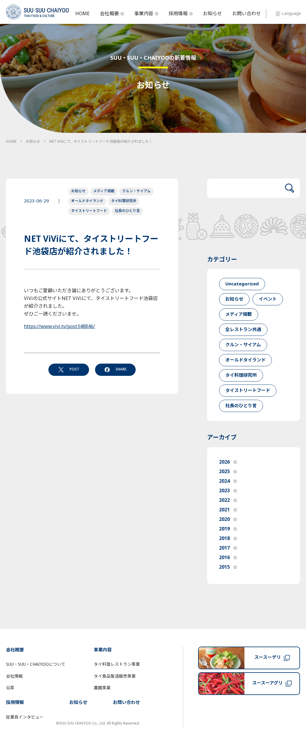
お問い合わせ (246, 13)
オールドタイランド (87, 201)
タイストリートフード (89, 210)
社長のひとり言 (127, 210)
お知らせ (212, 13)
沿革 (10, 688)
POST (74, 369)
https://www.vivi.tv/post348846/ (59, 326)
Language (291, 13)
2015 (224, 567)
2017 (224, 548)
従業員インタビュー (25, 717)
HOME (82, 13)
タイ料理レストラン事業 (117, 664)
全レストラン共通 (243, 329)
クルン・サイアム (136, 191)
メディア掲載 (103, 191)
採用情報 (178, 13)
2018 (224, 538)
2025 (224, 471)
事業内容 (143, 13)
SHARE (121, 369)
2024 (224, 481)
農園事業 (102, 688)
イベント (268, 299)
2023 (224, 490)
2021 (224, 509)
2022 (224, 500)
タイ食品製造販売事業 (115, 676)
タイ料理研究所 (123, 201)
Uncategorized (242, 284)
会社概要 (109, 13)
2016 (224, 557)
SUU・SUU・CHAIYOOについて (35, 664)
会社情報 (14, 676)
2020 (224, 519)
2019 (224, 529)
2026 (224, 462)
